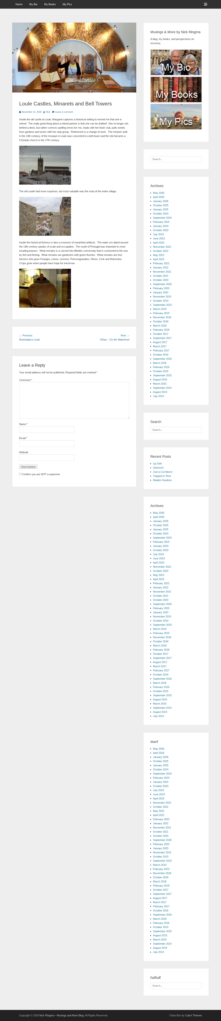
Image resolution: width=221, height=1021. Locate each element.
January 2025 (160, 209)
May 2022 (158, 255)
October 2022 (160, 250)
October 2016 (160, 354)
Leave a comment (64, 112)
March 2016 (159, 362)
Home (19, 4)
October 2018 (160, 321)
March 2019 (159, 308)
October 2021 (160, 275)
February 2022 (161, 263)
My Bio (33, 4)
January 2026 (160, 201)
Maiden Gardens (162, 480)
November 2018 (162, 317)
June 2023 (159, 238)
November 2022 (162, 246)
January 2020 (160, 292)
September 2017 (162, 338)
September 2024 (162, 217)
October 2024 (160, 213)
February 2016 (161, 367)
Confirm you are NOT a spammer (40, 474)
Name (23, 424)
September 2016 (162, 358)
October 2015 (160, 371)
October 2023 (160, 230)
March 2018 (159, 325)
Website (23, 452)
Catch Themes (193, 1015)
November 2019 (162, 296)
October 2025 (160, 205)
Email (23, 438)
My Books (50, 4)
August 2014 (160, 391)
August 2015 (160, 379)
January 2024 (160, 226)
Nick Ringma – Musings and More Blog (61, 1015)
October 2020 (160, 279)
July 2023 (158, 234)
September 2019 (162, 304)
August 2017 (160, 342)
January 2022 (160, 267)
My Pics (67, 4)
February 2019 (161, 313)
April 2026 (158, 196)
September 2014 (162, 387)
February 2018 (161, 329)
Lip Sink (157, 463)
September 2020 (162, 284)
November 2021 (162, 271)
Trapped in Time (162, 475)
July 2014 (158, 396)
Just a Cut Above (162, 471)
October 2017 (160, 333)
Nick (48, 112)
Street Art (158, 467)
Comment (25, 380)
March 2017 (159, 346)
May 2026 (158, 192)
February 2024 (161, 221)
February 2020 (161, 288)
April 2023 (158, 242)
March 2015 (159, 383)
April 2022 (158, 259)
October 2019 (160, 300)
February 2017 (161, 350)
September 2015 (162, 375)
